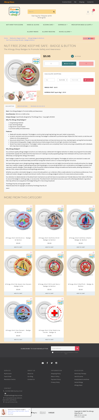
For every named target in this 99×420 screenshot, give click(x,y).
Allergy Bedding (48, 32)
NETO (83, 416)
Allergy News (9, 2)
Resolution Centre (9, 379)
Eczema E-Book (66, 2)
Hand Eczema (78, 376)
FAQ (75, 2)
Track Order (7, 376)
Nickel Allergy (65, 32)
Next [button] (38, 96)
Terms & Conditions (68, 352)
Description (10, 106)
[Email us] (43, 363)
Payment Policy (56, 379)
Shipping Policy (56, 373)
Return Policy (55, 376)
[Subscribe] (77, 348)
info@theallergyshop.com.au (13, 395)
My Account (8, 373)
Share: (85, 38)
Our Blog (30, 376)
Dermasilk (62, 25)
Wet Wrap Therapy (80, 373)
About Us (30, 373)
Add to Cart (69, 63)
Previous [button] (3, 96)
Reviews (34, 106)
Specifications (22, 106)
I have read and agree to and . (66, 353)
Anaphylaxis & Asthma (81, 379)
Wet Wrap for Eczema (14, 25)
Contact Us (90, 2)
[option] (22, 72)
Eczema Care (48, 25)
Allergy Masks (32, 32)
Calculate (89, 80)
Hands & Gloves (33, 25)
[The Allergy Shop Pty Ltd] (14, 11)
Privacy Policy (55, 382)
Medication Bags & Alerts (81, 25)
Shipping (81, 2)
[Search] (54, 11)
